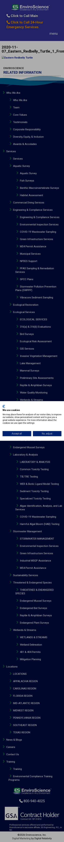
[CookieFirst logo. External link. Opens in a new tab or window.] (4, 406)
